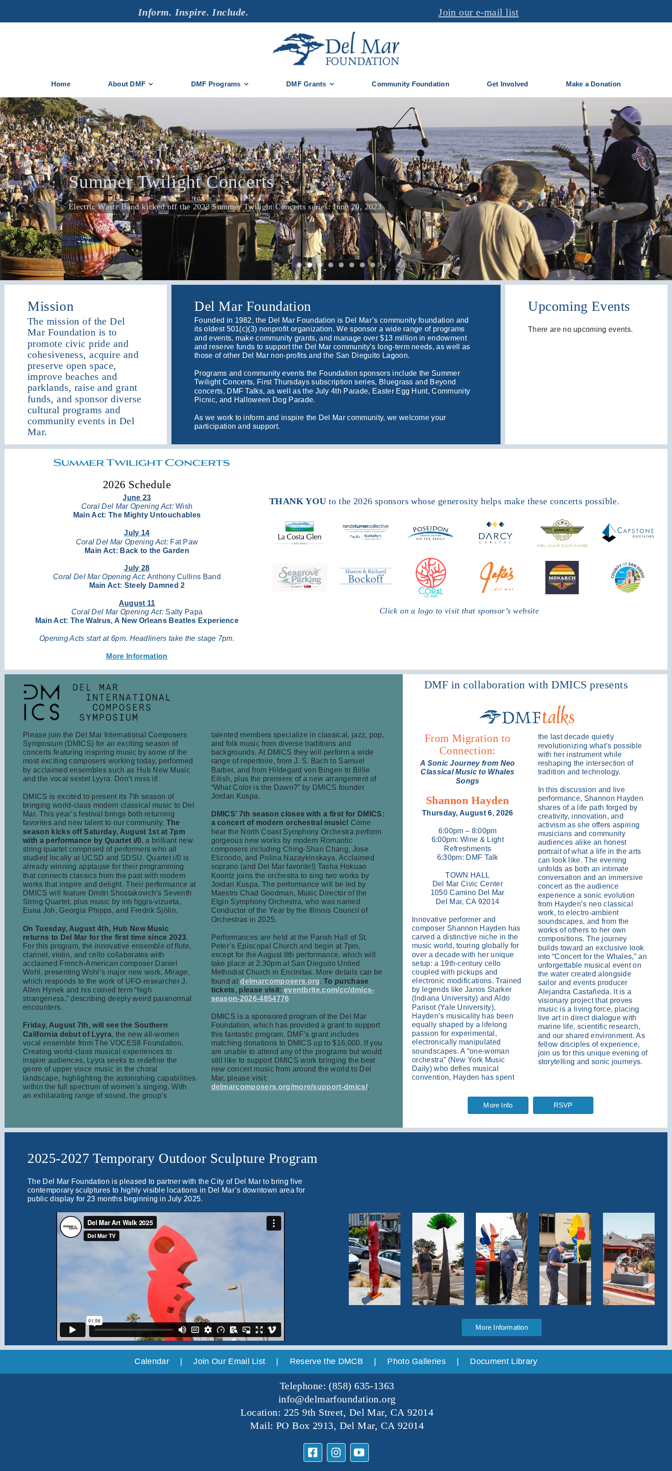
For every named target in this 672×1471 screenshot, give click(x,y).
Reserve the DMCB (326, 1361)
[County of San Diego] (627, 562)
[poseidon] (430, 528)
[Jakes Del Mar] (496, 565)
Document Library (503, 1361)
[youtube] (359, 1452)
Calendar (151, 1361)
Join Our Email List (229, 1361)
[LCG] (299, 525)
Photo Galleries (416, 1361)
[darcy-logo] (496, 525)
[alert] (586, 329)
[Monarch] (562, 564)
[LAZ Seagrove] (299, 567)
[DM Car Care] (562, 521)
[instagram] (336, 1452)
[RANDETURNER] (365, 523)
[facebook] (313, 1452)
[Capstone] (628, 527)
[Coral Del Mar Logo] (431, 561)
